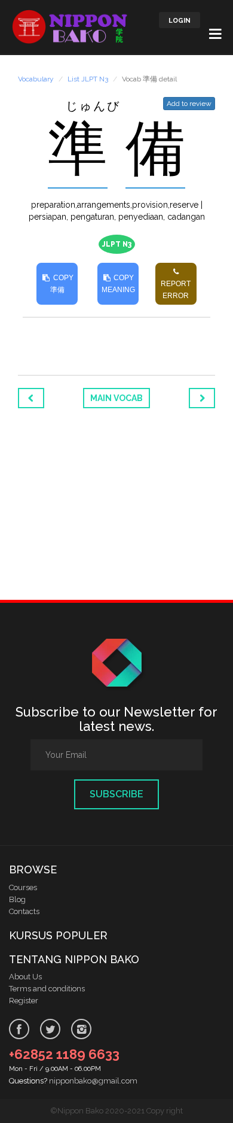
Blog (17, 899)
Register (23, 1000)
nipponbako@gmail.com (93, 1080)
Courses (23, 887)
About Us (25, 976)
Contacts (24, 911)
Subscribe (116, 794)
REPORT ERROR (176, 290)
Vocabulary (36, 79)
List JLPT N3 (88, 79)
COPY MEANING (118, 284)
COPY (61, 284)
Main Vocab (116, 398)
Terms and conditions (47, 988)
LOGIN (179, 21)
